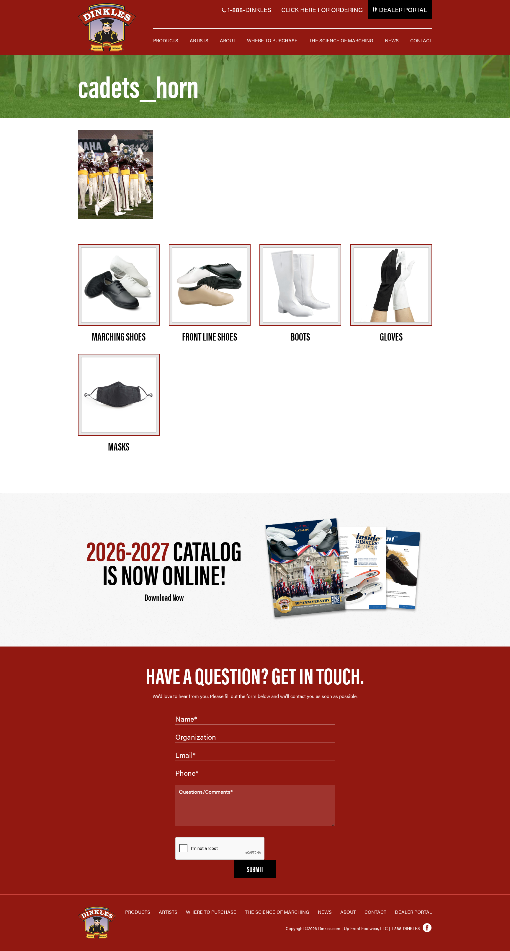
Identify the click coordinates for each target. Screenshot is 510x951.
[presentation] (220, 848)
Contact (375, 911)
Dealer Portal (403, 9)
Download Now (164, 597)
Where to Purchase (211, 911)
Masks (118, 446)
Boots (300, 336)
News (325, 911)
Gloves (391, 336)
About (348, 911)
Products (137, 911)
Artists (168, 911)
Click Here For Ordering (322, 9)
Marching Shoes (119, 336)
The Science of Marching (277, 911)
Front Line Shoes (209, 336)
